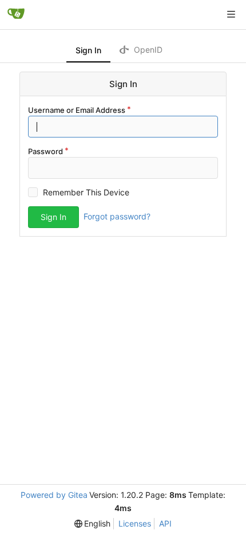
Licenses (134, 523)
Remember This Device (86, 192)
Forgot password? (117, 216)
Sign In (88, 50)
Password (45, 151)
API (165, 523)
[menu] (92, 524)
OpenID (147, 49)
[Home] (16, 14)
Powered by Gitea (54, 495)
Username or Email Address (76, 110)
